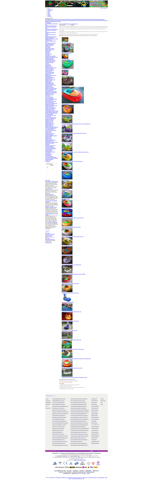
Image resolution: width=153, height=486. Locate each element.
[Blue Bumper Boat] (67, 179)
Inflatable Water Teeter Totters (51, 36)
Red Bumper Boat (65, 104)
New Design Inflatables (49, 72)
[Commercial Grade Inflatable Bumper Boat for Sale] (67, 310)
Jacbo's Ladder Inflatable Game (51, 103)
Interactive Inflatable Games (50, 89)
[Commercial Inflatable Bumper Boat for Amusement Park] (67, 216)
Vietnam (53, 21)
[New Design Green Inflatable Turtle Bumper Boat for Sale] (67, 348)
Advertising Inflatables (49, 129)
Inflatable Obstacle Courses (50, 85)
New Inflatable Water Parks (50, 43)
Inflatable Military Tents (49, 123)
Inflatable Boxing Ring (49, 104)
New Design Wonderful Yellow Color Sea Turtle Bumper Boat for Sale (75, 152)
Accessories (47, 161)
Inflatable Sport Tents (49, 126)
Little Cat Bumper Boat (66, 86)
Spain (79, 19)
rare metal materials (100, 477)
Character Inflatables (49, 134)
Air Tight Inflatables (49, 114)
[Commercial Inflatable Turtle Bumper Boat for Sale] (67, 338)
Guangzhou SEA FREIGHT (60, 477)
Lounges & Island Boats (49, 70)
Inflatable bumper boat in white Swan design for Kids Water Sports (74, 377)
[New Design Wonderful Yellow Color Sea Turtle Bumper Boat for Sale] (67, 150)
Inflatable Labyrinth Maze (50, 108)
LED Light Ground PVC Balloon (51, 158)
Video (49, 11)
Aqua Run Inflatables (49, 62)
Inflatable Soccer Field (49, 93)
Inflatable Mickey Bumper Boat (68, 302)
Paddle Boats (47, 51)
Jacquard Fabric (79, 477)
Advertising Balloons (49, 146)
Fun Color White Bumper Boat (67, 170)
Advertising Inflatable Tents (50, 117)
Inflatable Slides (48, 81)
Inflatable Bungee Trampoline (50, 91)
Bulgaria (102, 20)
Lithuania (74, 20)
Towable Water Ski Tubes (50, 61)
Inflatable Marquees (49, 124)
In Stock (49, 10)
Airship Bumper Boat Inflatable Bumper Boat (70, 283)
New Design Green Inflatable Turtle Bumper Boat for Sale (73, 349)
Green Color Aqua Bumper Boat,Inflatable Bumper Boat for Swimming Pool (76, 358)
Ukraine (81, 20)
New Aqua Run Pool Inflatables (51, 222)
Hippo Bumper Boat (65, 198)
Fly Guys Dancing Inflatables (50, 130)
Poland (89, 19)
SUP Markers (47, 47)
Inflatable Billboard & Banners (51, 135)
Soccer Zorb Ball (48, 188)
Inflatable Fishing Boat (49, 58)
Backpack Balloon (48, 154)
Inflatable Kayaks (48, 71)
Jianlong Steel (85, 477)
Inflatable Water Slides (49, 84)
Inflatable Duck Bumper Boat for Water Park (70, 321)
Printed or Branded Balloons (50, 148)
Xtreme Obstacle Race (49, 44)
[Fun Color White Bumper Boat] (67, 169)
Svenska (88, 20)
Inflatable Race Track (49, 94)
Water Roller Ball (48, 53)
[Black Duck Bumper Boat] (68, 52)
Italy (83, 19)
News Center (47, 180)
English (50, 19)
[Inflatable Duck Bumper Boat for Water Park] (67, 319)
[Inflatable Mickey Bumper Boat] (67, 301)
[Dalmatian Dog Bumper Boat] (67, 141)
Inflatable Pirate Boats (49, 87)
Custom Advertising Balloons (50, 157)
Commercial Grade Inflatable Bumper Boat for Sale (71, 311)
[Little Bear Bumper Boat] (68, 113)
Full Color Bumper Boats (66, 42)
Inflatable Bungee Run (49, 102)
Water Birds (47, 54)
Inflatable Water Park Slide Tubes (51, 38)
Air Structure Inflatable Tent (50, 118)
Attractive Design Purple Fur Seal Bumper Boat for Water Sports (74, 133)
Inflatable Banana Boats (49, 48)
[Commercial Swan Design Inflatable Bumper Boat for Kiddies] (67, 273)
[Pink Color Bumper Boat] (67, 207)
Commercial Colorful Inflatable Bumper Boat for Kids (72, 368)
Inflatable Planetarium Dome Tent (51, 127)
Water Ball (47, 52)
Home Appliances (69, 477)
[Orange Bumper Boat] (65, 58)
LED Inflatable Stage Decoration (51, 142)
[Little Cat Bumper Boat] (68, 85)
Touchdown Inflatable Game (50, 107)
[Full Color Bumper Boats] (65, 41)
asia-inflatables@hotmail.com (50, 239)
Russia (53, 20)
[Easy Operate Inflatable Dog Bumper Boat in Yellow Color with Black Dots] (67, 122)
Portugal (66, 20)
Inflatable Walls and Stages (50, 145)
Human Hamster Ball (49, 194)
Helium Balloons (48, 150)
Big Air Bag (47, 95)
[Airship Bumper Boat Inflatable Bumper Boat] (67, 282)
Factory (49, 14)
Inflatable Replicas (48, 138)
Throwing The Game (49, 100)
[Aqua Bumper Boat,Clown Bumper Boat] (67, 329)
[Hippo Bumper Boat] (67, 197)
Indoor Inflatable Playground (50, 101)
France (73, 19)
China (60, 21)
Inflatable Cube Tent (49, 121)
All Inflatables (50, 9)
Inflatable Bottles (48, 136)
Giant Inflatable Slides (49, 82)
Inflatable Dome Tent (49, 122)
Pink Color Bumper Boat (66, 208)
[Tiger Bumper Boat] (67, 188)
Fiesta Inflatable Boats (49, 59)
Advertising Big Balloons (50, 147)
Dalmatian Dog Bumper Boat (67, 142)
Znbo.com (95, 450)
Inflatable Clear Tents (49, 120)
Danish (95, 20)
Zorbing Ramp (48, 64)
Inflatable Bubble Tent (49, 73)
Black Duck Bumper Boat (67, 53)
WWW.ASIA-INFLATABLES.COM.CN (80, 460)
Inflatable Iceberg (48, 39)
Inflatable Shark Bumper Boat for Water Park (70, 292)
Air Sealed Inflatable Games (50, 115)
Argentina (58, 19)
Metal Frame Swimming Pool (50, 67)
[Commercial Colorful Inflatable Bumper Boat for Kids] (67, 366)
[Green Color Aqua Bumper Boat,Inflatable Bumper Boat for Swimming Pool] (67, 357)
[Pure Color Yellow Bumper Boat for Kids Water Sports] (67, 160)
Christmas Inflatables (49, 159)
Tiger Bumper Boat (65, 189)
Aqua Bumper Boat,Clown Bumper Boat (69, 330)
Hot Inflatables (48, 22)
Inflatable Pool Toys (49, 66)
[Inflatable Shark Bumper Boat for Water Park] (67, 291)
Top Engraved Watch (76, 478)
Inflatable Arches (48, 131)
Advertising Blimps (49, 149)
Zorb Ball (47, 63)
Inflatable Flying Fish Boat (50, 60)
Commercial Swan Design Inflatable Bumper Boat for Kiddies (73, 274)
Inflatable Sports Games (49, 109)
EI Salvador (98, 19)
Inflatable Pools (48, 65)
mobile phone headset (92, 477)
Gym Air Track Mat (49, 96)
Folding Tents (47, 160)
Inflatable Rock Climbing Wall (51, 92)
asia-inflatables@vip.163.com (50, 233)
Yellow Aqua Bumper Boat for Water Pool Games (71, 227)
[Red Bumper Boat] (73, 103)
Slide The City (48, 46)
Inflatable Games (48, 76)
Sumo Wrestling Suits (49, 90)
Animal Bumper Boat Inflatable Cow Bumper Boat (71, 264)
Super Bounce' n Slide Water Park (51, 181)
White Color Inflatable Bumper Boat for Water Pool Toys (72, 236)
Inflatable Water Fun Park (70, 450)
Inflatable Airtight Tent (49, 119)
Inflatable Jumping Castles (50, 79)
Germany (66, 19)
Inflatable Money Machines (50, 140)
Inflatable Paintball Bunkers (50, 75)
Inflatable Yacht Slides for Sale (51, 207)
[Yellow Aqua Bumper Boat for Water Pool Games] (67, 226)
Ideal (74, 477)
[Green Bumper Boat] (68, 68)
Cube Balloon (48, 152)
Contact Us (50, 16)
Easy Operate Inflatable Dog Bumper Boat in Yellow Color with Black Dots (76, 123)
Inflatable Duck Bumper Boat (67, 245)
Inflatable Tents (48, 116)
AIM (49, 477)
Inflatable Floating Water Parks (51, 25)
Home (49, 8)
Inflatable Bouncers (49, 78)
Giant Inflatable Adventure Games (51, 110)
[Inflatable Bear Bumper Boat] (67, 254)
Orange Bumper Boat (66, 59)
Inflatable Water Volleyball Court (51, 57)
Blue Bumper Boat (65, 180)
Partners (49, 15)
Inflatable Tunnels (48, 86)
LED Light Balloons (49, 156)
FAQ (48, 13)
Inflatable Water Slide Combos (51, 88)
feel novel (53, 477)
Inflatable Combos (48, 80)
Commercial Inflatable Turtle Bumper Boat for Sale (71, 339)
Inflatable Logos (48, 137)
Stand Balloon (48, 155)
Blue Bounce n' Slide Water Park (51, 29)
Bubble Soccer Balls (49, 68)
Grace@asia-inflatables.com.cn (49, 236)
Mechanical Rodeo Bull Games (51, 113)
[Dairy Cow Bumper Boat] (65, 74)
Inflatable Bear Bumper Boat (67, 255)
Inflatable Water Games (49, 49)
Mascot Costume (48, 132)
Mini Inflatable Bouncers (50, 77)
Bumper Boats (48, 50)
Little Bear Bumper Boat (66, 114)
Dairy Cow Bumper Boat (66, 75)
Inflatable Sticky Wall (49, 106)
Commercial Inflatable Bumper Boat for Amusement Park (72, 217)
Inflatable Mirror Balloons (50, 151)
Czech (59, 20)
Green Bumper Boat (65, 69)
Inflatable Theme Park (49, 45)
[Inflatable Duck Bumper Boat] (67, 244)
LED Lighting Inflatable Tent (50, 128)
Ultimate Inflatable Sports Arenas (51, 112)
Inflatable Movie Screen (49, 133)
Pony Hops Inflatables (49, 98)
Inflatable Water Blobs (49, 37)
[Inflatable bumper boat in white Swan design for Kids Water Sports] (67, 376)
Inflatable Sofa (48, 74)
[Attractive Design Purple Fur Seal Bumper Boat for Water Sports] (67, 132)
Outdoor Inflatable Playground (51, 99)
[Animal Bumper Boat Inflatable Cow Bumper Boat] (67, 263)
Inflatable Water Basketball (50, 56)
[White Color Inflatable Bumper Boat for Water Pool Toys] (67, 235)
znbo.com (82, 478)
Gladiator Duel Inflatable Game (51, 105)
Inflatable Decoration (49, 141)
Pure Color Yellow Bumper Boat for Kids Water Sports (72, 161)
